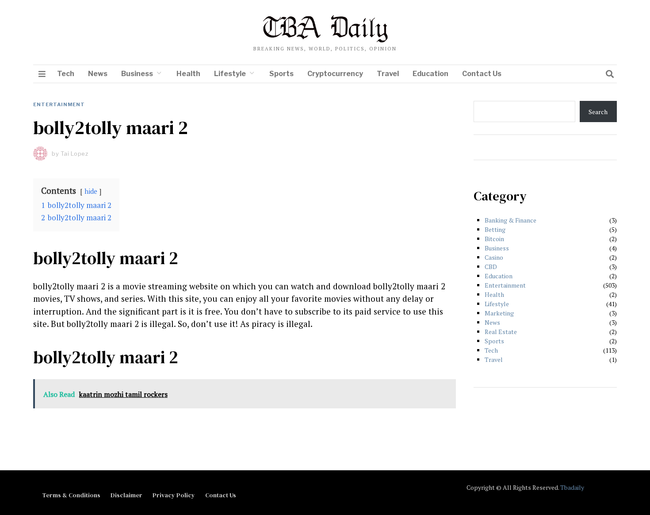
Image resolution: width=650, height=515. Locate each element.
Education (430, 73)
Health (188, 73)
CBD (491, 266)
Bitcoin (494, 238)
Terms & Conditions (71, 495)
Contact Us (481, 73)
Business (137, 73)
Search (598, 112)
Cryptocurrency (335, 73)
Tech (65, 73)
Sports (281, 73)
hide (90, 191)
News (97, 73)
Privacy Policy (174, 495)
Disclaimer (126, 495)
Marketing (499, 313)
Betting (495, 229)
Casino (494, 257)
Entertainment (59, 104)
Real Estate (501, 331)
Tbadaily (572, 487)
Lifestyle (230, 73)
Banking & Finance (510, 220)
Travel (388, 73)
